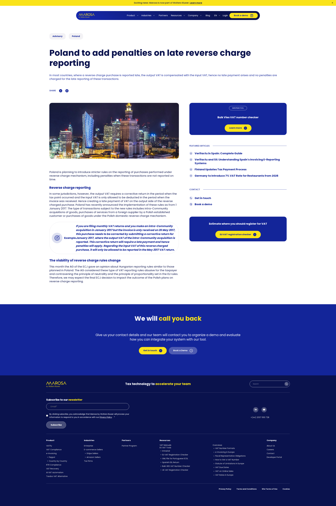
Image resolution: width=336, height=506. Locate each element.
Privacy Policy (106, 417)
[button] (133, 15)
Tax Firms (88, 461)
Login (225, 15)
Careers (270, 449)
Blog (208, 15)
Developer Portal (274, 457)
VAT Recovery (52, 468)
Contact (270, 453)
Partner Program (129, 445)
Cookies (286, 489)
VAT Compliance (54, 449)
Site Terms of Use (269, 489)
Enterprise (88, 445)
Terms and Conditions (247, 489)
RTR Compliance (53, 465)
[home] (86, 15)
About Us (271, 445)
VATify (49, 445)
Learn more (196, 2)
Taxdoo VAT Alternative (57, 476)
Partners (163, 15)
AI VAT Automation (54, 472)
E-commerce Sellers (93, 449)
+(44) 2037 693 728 (260, 417)
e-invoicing (51, 453)
